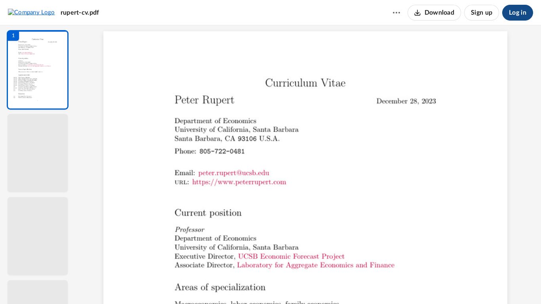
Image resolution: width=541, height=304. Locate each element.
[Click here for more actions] (396, 13)
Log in (517, 13)
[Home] (31, 12)
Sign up (481, 13)
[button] (37, 69)
